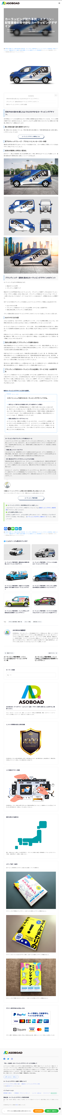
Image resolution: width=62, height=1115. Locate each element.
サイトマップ (49, 1093)
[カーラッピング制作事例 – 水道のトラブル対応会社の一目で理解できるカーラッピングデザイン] (17, 575)
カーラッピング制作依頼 (31, 498)
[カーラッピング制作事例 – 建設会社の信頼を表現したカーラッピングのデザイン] (17, 552)
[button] (60, 1109)
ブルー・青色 (28, 621)
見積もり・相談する (51, 1111)
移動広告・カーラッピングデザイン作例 (31, 1083)
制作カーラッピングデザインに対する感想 (17, 104)
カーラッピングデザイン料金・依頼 (11, 1083)
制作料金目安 (38, 1111)
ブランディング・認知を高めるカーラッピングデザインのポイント (22, 101)
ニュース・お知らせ (36, 1093)
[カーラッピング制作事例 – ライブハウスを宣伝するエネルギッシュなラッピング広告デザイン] (45, 600)
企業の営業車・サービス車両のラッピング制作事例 (42, 31)
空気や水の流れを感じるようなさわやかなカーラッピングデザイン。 (23, 98)
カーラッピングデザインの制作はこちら (31, 136)
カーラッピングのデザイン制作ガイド (36, 516)
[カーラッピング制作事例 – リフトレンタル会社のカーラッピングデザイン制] (45, 552)
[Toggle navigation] (50, 3)
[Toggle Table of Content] (55, 95)
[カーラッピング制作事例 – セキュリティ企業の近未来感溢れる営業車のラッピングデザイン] (45, 575)
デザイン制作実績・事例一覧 (15, 621)
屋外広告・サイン (37, 621)
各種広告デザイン (10, 1086)
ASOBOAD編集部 (19, 630)
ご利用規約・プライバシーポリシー (22, 1093)
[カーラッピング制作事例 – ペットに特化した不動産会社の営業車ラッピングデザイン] (17, 600)
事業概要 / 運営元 (7, 1093)
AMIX (17, 1104)
